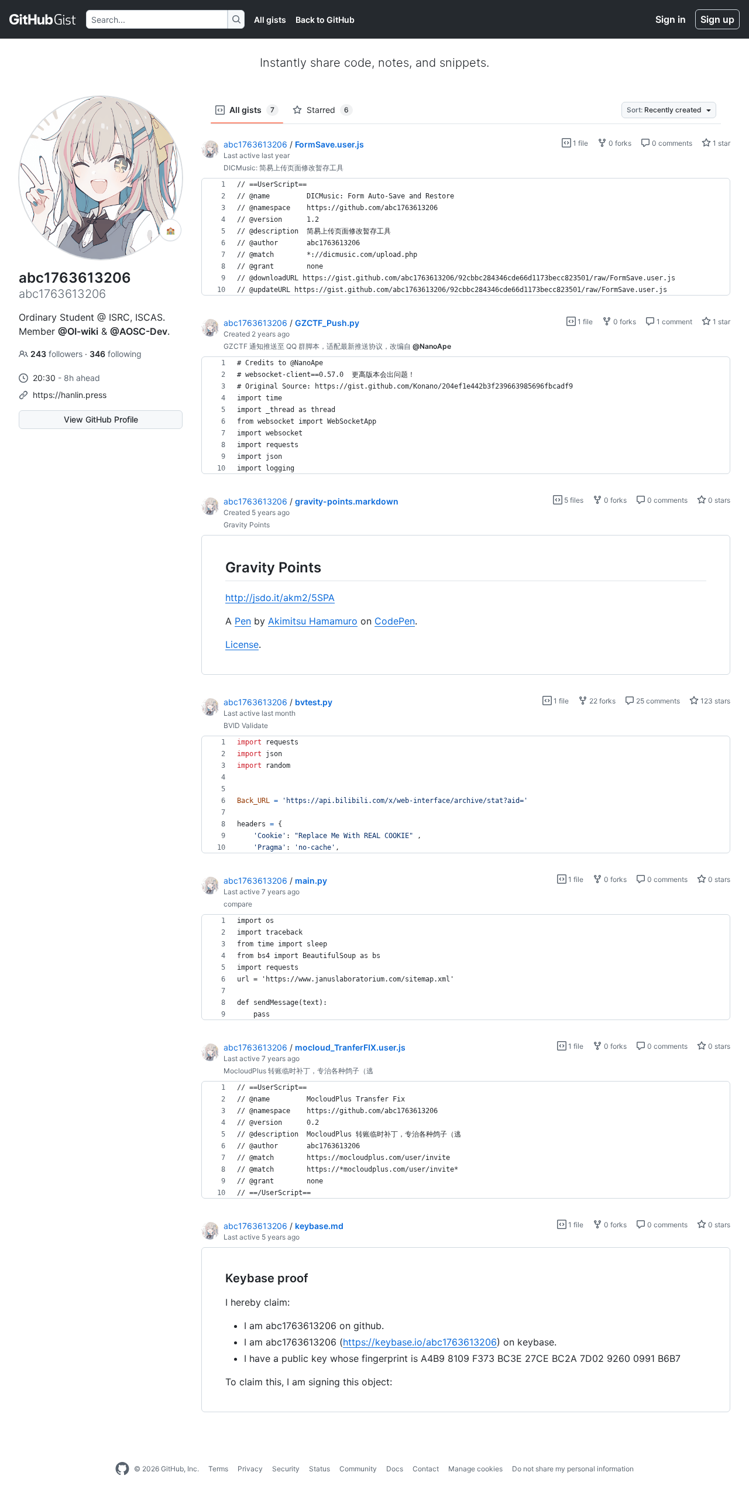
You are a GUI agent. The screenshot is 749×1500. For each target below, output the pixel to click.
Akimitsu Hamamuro (313, 621)
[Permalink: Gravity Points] (217, 567)
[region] (466, 237)
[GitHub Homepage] (122, 1469)
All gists (270, 20)
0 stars (718, 500)
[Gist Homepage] (43, 19)
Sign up (717, 19)
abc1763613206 (255, 144)
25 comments (657, 700)
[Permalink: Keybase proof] (217, 1279)
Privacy (250, 1468)
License (242, 644)
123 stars (714, 700)
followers (57, 354)
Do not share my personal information (573, 1468)
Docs (394, 1468)
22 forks (601, 700)
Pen (243, 621)
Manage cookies (475, 1468)
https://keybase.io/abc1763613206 (420, 1342)
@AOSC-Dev (138, 331)
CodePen (394, 621)
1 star (720, 143)
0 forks (619, 143)
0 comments (671, 143)
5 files (572, 500)
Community (358, 1468)
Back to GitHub (325, 20)
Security (286, 1468)
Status (319, 1468)
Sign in (670, 19)
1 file (579, 143)
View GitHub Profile (101, 419)
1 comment (673, 321)
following (116, 354)
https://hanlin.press (69, 395)
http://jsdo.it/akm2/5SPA (280, 597)
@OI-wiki (78, 331)
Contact (426, 1468)
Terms (218, 1468)
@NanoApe (432, 346)
